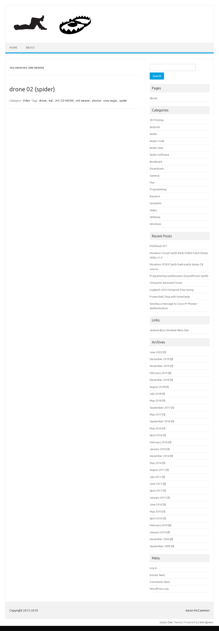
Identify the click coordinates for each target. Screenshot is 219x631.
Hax (152, 182)
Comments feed (160, 581)
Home (13, 47)
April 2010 (156, 518)
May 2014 (155, 462)
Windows (155, 223)
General (154, 175)
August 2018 (157, 386)
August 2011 (157, 469)
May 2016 (155, 428)
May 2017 (155, 414)
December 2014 (159, 455)
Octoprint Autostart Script (166, 282)
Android (155, 127)
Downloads (157, 168)
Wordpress (206, 622)
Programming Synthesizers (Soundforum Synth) (179, 275)
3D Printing (156, 119)
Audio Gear (157, 147)
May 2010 (155, 511)
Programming (158, 189)
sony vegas (110, 100)
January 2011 (158, 497)
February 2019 (158, 372)
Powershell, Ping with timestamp (170, 296)
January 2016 (158, 449)
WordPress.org (159, 588)
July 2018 (155, 393)
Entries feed (157, 574)
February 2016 (158, 442)
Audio (153, 133)
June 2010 (156, 504)
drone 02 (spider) (32, 89)
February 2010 (158, 525)
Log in (153, 567)
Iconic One (166, 622)
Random (155, 196)
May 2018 (155, 400)
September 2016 (160, 421)
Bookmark (156, 161)
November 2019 (159, 365)
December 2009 (159, 539)
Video (26, 100)
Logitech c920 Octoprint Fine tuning (172, 289)
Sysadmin (155, 203)
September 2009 (160, 546)
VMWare (155, 217)
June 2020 (156, 352)
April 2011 (156, 490)
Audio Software (159, 154)
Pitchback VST (158, 245)
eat (51, 100)
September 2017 (160, 407)
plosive (96, 100)
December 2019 (159, 359)
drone (43, 100)
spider (123, 100)
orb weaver (83, 100)
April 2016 (156, 435)
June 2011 (156, 483)
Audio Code (157, 140)
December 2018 (159, 379)
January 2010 (158, 532)
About (30, 47)
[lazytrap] (55, 35)
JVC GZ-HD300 (64, 100)
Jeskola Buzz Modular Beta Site (169, 330)
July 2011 (155, 476)
